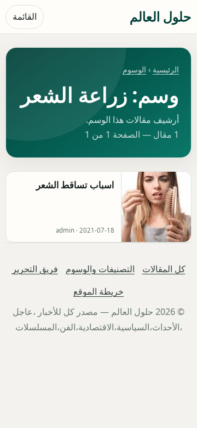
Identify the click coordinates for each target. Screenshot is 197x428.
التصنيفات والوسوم (100, 269)
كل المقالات (164, 269)
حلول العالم (161, 16)
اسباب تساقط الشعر (75, 184)
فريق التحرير (35, 269)
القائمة (25, 16)
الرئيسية (166, 69)
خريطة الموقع (98, 291)
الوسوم (134, 69)
